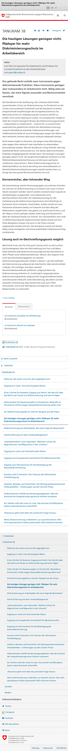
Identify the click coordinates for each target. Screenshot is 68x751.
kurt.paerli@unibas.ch (14, 72)
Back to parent (10, 358)
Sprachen (9, 307)
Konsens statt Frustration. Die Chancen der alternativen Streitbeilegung (30, 475)
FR (52, 8)
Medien (8, 692)
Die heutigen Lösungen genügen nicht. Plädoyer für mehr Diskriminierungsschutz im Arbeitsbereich (31, 420)
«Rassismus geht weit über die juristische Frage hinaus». (30, 513)
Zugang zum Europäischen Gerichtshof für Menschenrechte (32, 458)
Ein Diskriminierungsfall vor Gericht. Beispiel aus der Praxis (31, 411)
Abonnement (24, 306)
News (7, 730)
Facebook (9, 718)
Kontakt (8, 686)
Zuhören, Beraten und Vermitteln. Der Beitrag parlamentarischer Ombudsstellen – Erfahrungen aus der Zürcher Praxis (34, 485)
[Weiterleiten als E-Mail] (44, 30)
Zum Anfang (9, 298)
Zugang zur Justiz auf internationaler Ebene (25, 451)
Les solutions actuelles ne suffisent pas (22, 315)
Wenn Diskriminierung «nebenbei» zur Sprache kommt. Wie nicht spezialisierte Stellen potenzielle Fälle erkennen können (33, 521)
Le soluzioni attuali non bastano (19, 325)
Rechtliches (61, 748)
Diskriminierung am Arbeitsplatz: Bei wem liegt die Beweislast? (34, 428)
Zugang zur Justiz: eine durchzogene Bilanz (25, 385)
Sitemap (35, 748)
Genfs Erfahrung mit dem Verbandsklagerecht (26, 435)
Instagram (56, 30)
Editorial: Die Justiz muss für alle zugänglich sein (27, 379)
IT (56, 8)
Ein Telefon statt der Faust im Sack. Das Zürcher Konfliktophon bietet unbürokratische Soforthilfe (33, 504)
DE (48, 8)
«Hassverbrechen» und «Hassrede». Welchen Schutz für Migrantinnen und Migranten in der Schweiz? (30, 443)
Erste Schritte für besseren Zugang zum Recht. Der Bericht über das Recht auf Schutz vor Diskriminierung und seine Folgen (33, 394)
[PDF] (39, 30)
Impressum (48, 748)
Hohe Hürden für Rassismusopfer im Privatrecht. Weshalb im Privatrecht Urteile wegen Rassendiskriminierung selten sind (32, 403)
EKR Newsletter (12, 724)
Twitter (8, 706)
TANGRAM (8, 365)
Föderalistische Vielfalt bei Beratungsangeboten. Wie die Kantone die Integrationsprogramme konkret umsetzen (31, 495)
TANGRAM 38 (30, 347)
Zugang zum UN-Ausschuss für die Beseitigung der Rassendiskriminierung (28, 466)
